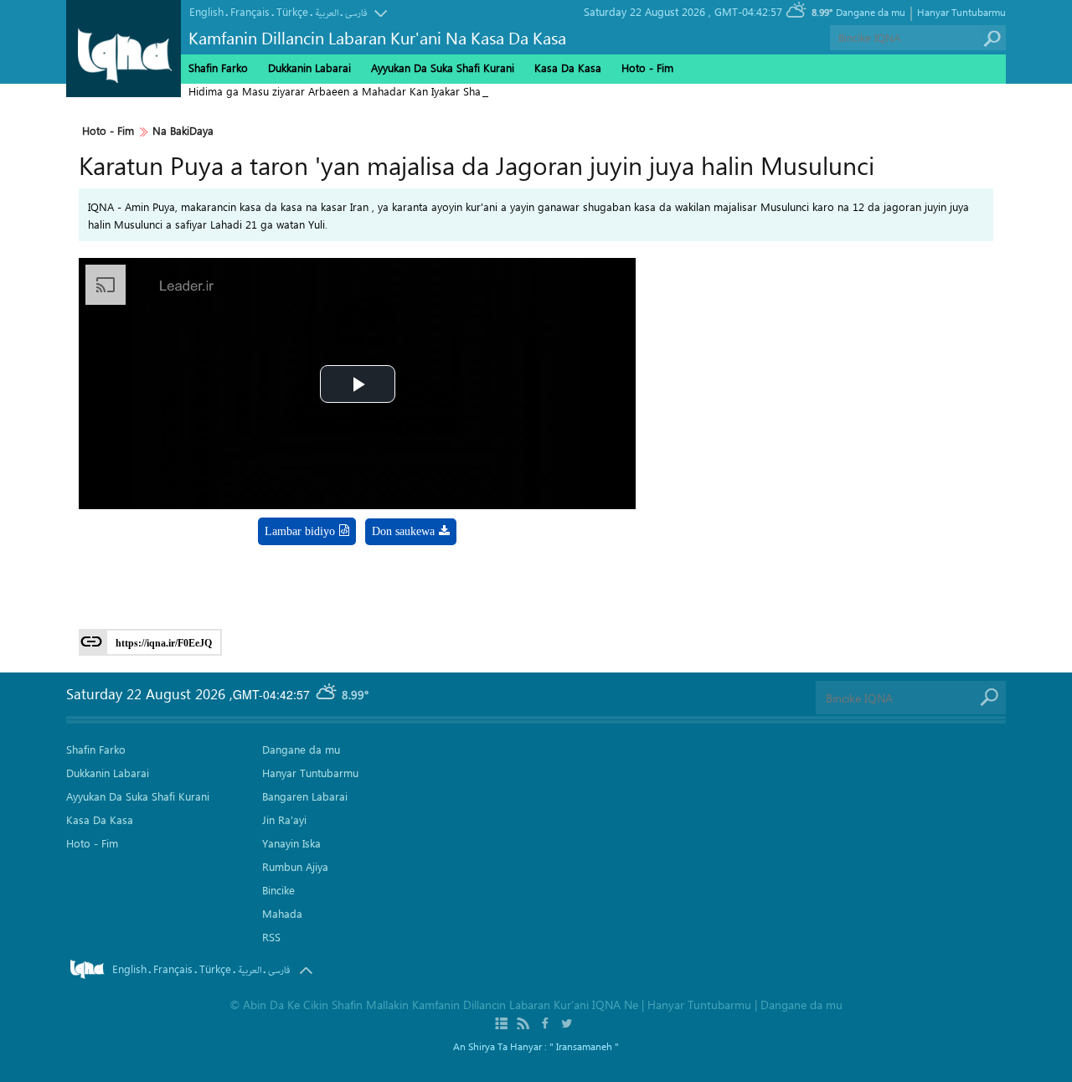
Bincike (278, 890)
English (206, 11)
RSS (271, 937)
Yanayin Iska (291, 843)
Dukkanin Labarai (309, 67)
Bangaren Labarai (305, 796)
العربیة (326, 13)
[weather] (327, 694)
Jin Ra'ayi (284, 819)
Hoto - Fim (108, 131)
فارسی (356, 13)
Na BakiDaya (183, 131)
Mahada (282, 913)
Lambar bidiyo (300, 531)
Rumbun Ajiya (295, 866)
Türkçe (292, 11)
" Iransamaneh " (584, 1046)
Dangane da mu (870, 11)
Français (250, 11)
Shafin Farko (218, 67)
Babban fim (397, 575)
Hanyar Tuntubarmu (961, 11)
